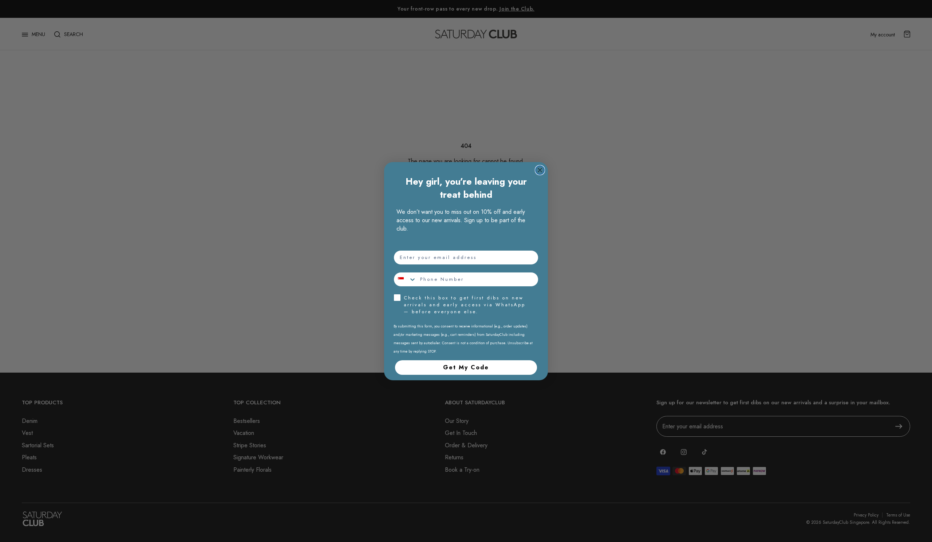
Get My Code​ (466, 367)
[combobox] (405, 279)
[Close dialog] (540, 170)
